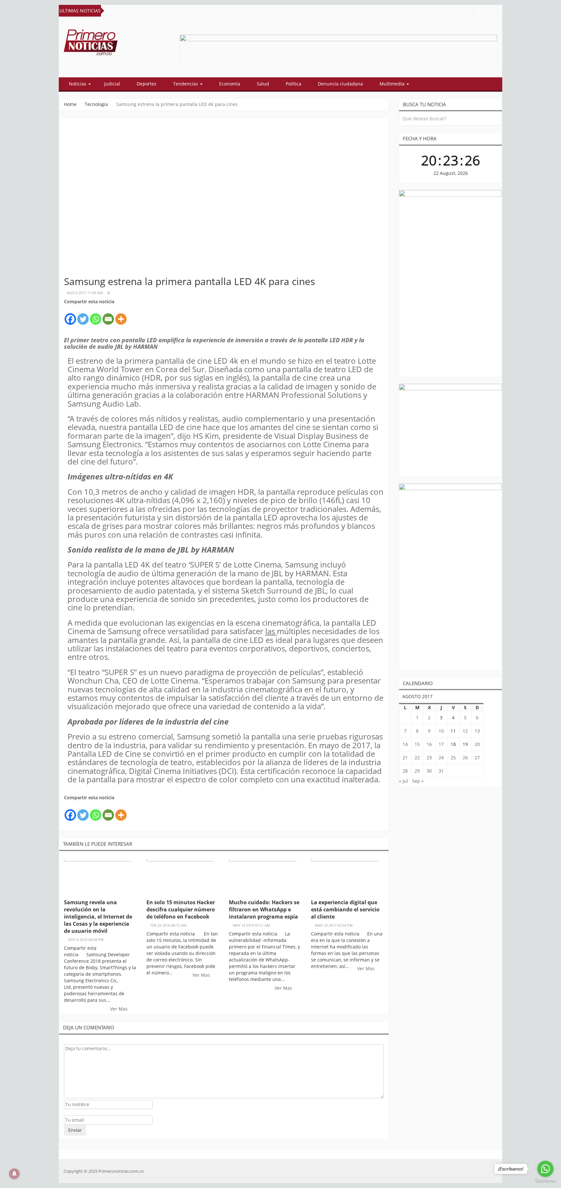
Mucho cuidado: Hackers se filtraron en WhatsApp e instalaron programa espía (264, 909)
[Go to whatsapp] (545, 1169)
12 (465, 731)
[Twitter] (83, 315)
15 (417, 744)
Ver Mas (119, 1009)
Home (70, 104)
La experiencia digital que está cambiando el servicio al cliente (345, 909)
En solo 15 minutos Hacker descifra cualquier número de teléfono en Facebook (180, 909)
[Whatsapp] (95, 315)
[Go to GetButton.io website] (545, 1181)
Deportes (146, 84)
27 (477, 757)
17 (441, 744)
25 (453, 757)
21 (405, 757)
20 (477, 744)
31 (441, 771)
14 (405, 744)
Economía (229, 84)
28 (405, 771)
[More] (121, 315)
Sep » (418, 781)
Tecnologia (96, 104)
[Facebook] (70, 315)
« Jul (403, 781)
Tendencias (186, 84)
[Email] (108, 315)
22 (417, 757)
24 (441, 757)
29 (417, 771)
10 (441, 731)
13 (477, 731)
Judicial (112, 84)
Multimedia (393, 84)
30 (429, 771)
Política (293, 84)
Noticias (78, 84)
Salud (263, 84)
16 (429, 744)
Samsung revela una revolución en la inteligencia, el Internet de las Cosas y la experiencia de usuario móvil (98, 916)
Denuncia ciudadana (340, 84)
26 (465, 757)
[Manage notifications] (14, 1173)
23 (429, 757)
